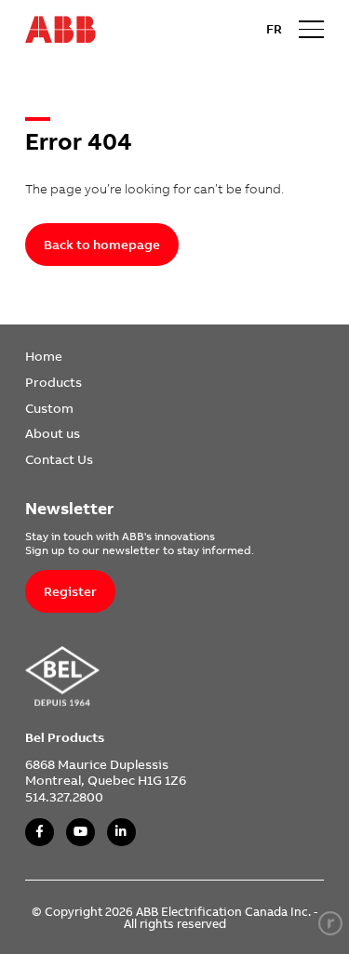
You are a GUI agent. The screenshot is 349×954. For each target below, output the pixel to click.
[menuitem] (59, 356)
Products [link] (53, 382)
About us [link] (52, 433)
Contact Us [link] (59, 459)
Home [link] (43, 355)
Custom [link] (49, 408)
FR (274, 28)
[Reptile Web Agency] (330, 923)
